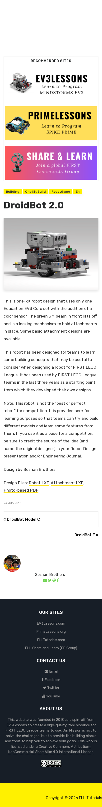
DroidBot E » (86, 534)
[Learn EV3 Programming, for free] (51, 83)
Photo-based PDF (21, 490)
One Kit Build (35, 191)
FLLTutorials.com (51, 640)
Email (53, 671)
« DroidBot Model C (22, 519)
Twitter (52, 688)
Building (12, 191)
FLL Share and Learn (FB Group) (51, 648)
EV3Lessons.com (51, 623)
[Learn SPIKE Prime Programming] (51, 123)
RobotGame (60, 191)
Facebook (52, 680)
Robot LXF (39, 482)
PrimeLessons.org (51, 631)
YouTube (52, 696)
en (78, 191)
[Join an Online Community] (51, 162)
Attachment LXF (67, 482)
